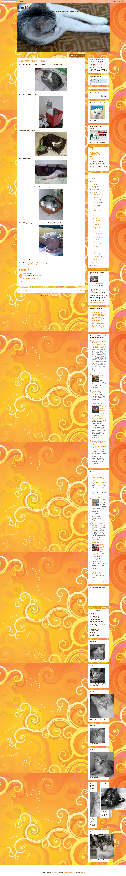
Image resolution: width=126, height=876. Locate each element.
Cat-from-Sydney (97, 283)
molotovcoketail (68, 872)
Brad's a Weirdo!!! (96, 223)
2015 (93, 179)
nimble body (29, 265)
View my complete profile (97, 302)
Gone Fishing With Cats (99, 525)
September (97, 202)
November (97, 197)
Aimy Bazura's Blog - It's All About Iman (99, 342)
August (96, 205)
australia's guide (98, 82)
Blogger (83, 872)
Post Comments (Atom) (55, 295)
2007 (93, 262)
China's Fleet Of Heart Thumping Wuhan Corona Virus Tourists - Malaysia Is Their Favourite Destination (99, 446)
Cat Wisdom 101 (97, 524)
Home (52, 290)
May (95, 213)
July (95, 208)
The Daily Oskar (97, 572)
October (96, 200)
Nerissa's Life (96, 498)
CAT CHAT (95, 543)
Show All (105, 466)
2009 (93, 192)
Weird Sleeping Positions (99, 482)
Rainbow (95, 374)
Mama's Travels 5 (96, 247)
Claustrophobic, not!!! (98, 238)
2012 (93, 184)
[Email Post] (46, 263)
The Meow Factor (32, 7)
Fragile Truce (97, 216)
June (95, 210)
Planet (99, 81)
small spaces (37, 265)
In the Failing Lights (101, 377)
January (96, 259)
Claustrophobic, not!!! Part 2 (98, 233)
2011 (93, 187)
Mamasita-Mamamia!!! (99, 441)
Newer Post (23, 290)
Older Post (79, 290)
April (95, 251)
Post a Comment (26, 282)
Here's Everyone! (97, 242)
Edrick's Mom (96, 391)
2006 (93, 265)
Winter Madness (96, 219)
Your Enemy (95, 393)
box (24, 265)
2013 (93, 181)
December (97, 194)
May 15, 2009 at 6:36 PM (30, 278)
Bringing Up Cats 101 (97, 228)
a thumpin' (102, 499)
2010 (93, 189)
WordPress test (96, 574)
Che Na (25, 273)
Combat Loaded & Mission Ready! (98, 404)
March (96, 254)
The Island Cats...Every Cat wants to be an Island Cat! (99, 478)
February (97, 256)
